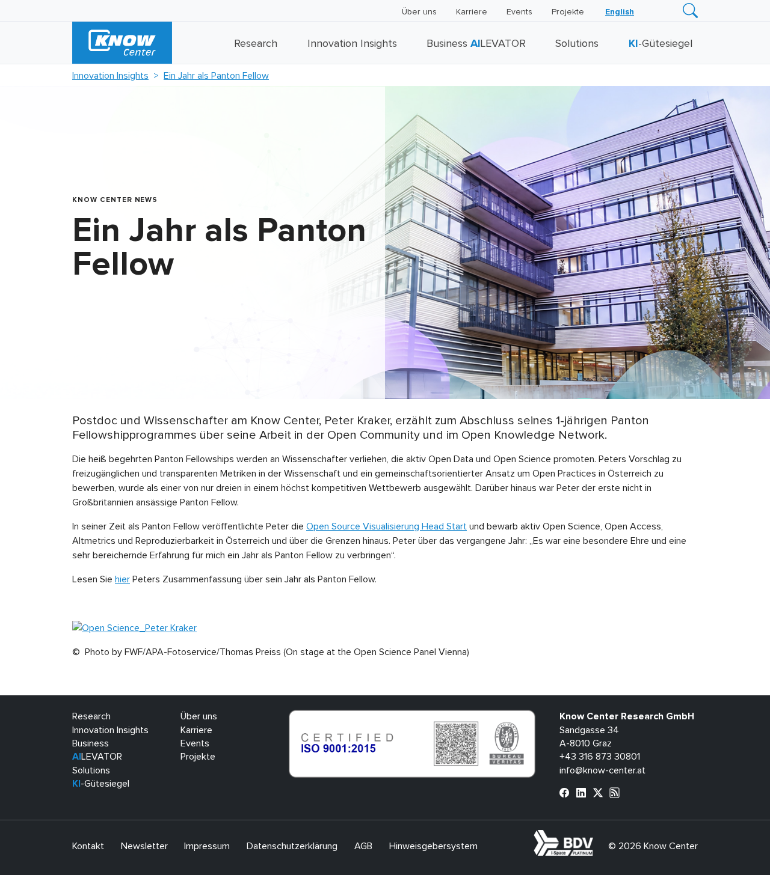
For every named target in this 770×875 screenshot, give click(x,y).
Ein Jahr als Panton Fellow (216, 76)
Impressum (207, 846)
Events (519, 12)
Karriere (471, 12)
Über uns (419, 12)
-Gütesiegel (660, 43)
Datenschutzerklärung (292, 846)
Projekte (568, 12)
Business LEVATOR (476, 43)
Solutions (577, 43)
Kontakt (88, 846)
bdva (595, 836)
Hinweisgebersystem (433, 846)
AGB (363, 846)
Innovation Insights (352, 43)
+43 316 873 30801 (599, 756)
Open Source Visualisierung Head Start (386, 526)
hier (122, 579)
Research (255, 43)
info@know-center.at (602, 770)
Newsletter (144, 846)
